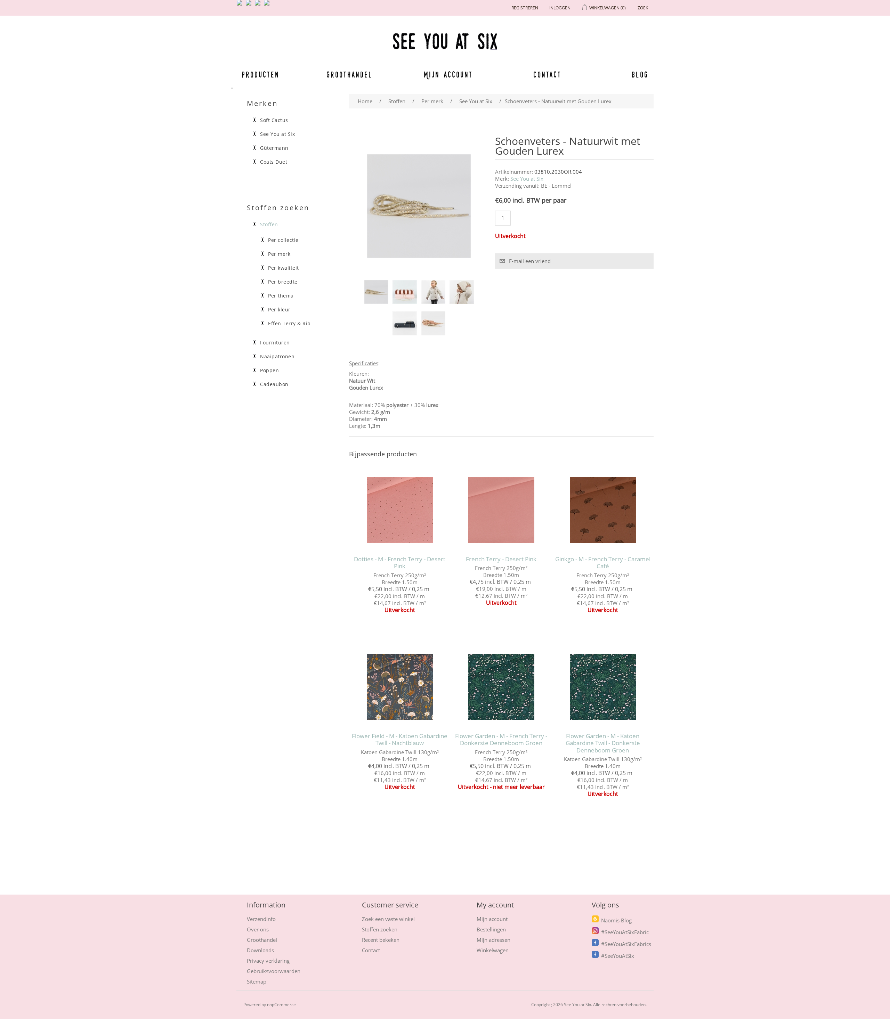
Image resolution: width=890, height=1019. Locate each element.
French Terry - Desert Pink (501, 559)
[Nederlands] (250, 5)
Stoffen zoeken (379, 929)
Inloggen (560, 8)
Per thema (281, 296)
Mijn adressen (493, 939)
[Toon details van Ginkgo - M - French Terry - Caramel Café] (602, 510)
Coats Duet (273, 162)
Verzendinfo (261, 918)
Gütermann (274, 148)
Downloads (260, 950)
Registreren (524, 8)
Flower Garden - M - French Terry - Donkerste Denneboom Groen (501, 740)
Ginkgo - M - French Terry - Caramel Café (602, 563)
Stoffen (269, 224)
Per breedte (283, 282)
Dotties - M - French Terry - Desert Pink (399, 563)
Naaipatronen (277, 356)
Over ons (258, 929)
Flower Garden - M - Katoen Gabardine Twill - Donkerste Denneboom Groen (603, 743)
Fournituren (275, 343)
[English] (241, 5)
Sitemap (256, 981)
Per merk (279, 254)
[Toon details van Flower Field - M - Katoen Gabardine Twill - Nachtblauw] (399, 687)
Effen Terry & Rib (289, 323)
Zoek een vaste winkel (388, 918)
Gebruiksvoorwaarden (273, 971)
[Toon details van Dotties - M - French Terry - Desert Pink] (399, 510)
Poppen (269, 370)
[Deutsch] (268, 5)
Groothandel (349, 74)
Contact (547, 74)
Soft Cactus (274, 120)
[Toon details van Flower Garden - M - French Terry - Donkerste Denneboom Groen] (501, 687)
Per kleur (279, 310)
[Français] (259, 5)
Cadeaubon (274, 384)
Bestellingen (491, 929)
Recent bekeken (380, 939)
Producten (259, 74)
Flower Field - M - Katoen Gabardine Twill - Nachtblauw (399, 740)
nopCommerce (281, 1005)
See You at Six (526, 178)
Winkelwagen (493, 950)
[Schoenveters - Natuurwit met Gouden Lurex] (376, 292)
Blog (640, 74)
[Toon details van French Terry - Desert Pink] (501, 510)
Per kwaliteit (283, 268)
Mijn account (448, 74)
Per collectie (283, 240)
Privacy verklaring (268, 960)
